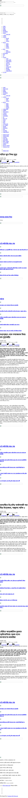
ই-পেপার (4, 72)
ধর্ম (3, 56)
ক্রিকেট (7, 38)
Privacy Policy (6, 145)
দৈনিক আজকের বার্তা (6, 785)
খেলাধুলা (4, 37)
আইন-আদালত (8, 61)
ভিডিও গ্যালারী (6, 141)
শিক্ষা (4, 54)
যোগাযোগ (5, 137)
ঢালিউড (7, 46)
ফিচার (4, 49)
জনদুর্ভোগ (5, 114)
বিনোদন (4, 42)
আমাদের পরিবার (6, 136)
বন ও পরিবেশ (5, 125)
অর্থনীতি (4, 35)
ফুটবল (7, 39)
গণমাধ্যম (7, 62)
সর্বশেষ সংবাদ (5, 89)
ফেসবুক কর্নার (8, 67)
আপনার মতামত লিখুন (6, 217)
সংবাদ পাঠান (5, 138)
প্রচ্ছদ (4, 26)
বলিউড (7, 45)
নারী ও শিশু (8, 64)
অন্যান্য (7, 41)
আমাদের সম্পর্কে (6, 134)
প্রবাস (7, 58)
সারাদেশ (4, 33)
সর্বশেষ (4, 27)
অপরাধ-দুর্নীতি (8, 60)
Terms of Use (6, 147)
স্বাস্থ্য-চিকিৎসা (9, 71)
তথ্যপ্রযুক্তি (5, 53)
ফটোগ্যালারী (5, 140)
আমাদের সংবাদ (6, 150)
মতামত (7, 65)
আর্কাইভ (4, 144)
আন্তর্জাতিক (5, 31)
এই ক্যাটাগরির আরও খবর (7, 243)
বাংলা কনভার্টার (5, 142)
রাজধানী (7, 68)
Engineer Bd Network (12, 796)
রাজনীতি (4, 30)
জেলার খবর (8, 34)
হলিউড (7, 44)
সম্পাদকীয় (8, 69)
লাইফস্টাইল (8, 52)
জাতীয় (4, 29)
